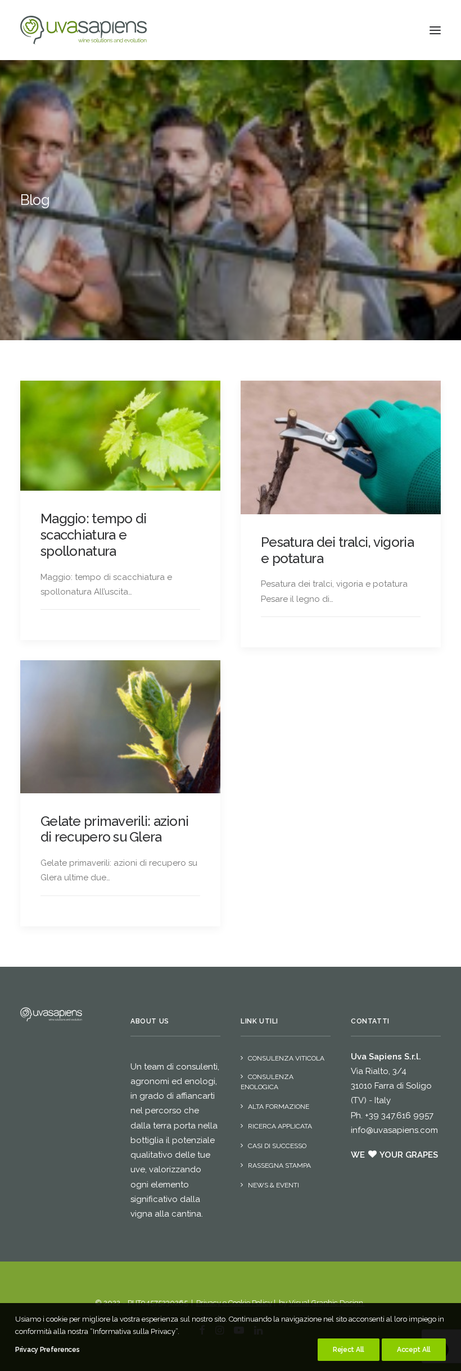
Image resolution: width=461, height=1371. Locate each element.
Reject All (348, 1350)
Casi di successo (277, 1146)
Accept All (414, 1350)
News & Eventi (273, 1185)
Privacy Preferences (47, 1350)
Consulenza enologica (267, 1082)
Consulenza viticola (286, 1058)
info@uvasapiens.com (394, 1130)
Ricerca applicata (280, 1126)
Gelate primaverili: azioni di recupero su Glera (114, 829)
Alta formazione (278, 1106)
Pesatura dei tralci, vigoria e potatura (337, 550)
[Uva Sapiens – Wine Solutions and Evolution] (83, 30)
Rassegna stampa (279, 1165)
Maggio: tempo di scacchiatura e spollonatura (93, 534)
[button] (435, 30)
